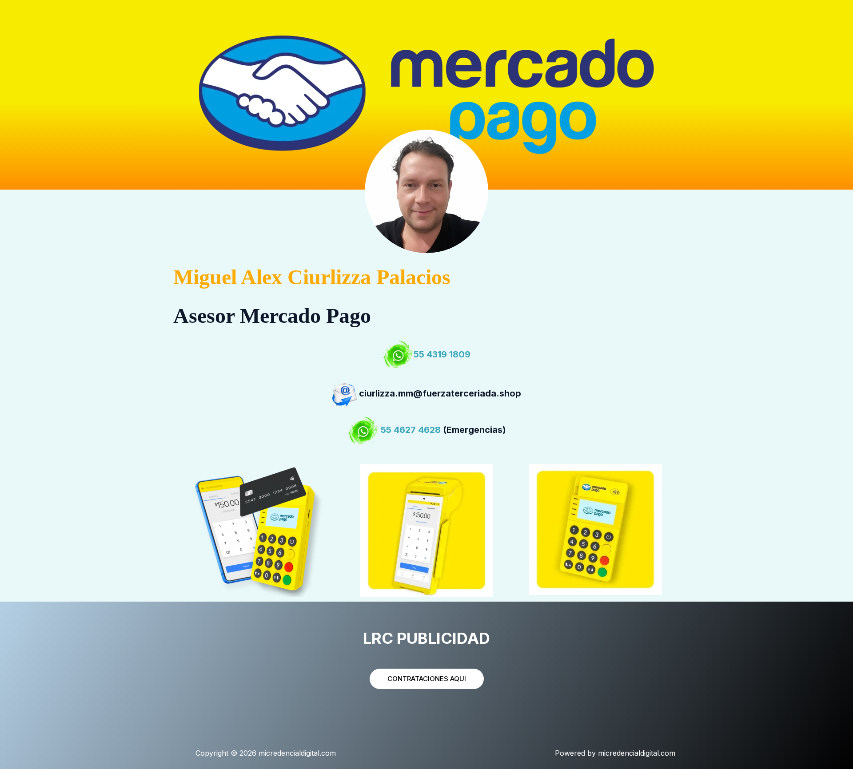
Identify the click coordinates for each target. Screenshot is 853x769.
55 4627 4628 (411, 430)
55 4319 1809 (442, 354)
